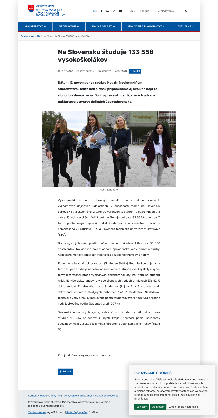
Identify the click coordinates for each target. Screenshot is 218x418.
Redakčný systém (76, 412)
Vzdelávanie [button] (67, 26)
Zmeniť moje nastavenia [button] (183, 406)
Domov (24, 36)
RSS (60, 395)
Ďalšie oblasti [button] (102, 26)
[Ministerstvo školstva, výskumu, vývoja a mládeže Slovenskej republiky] (46, 11)
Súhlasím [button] (141, 406)
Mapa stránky (48, 395)
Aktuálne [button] (184, 26)
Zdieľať (137, 71)
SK (131, 10)
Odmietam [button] (158, 406)
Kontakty (33, 395)
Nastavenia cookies (106, 395)
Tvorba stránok (37, 412)
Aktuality (35, 36)
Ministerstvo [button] (34, 26)
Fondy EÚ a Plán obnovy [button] (145, 26)
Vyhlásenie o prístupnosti (79, 395)
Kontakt (144, 10)
